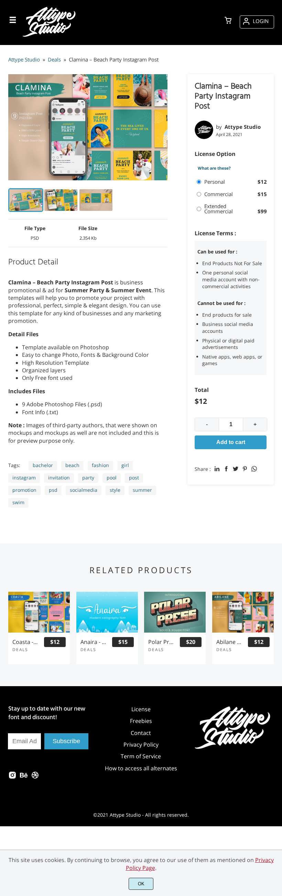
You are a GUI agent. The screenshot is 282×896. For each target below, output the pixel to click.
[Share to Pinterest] (245, 469)
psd (53, 490)
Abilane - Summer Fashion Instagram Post (229, 642)
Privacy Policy (141, 744)
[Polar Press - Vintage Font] (175, 612)
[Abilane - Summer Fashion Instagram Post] (243, 612)
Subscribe (66, 741)
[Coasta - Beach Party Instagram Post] (39, 612)
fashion (100, 465)
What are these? (214, 168)
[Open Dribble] (35, 777)
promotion (24, 490)
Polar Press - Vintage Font (161, 642)
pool (112, 477)
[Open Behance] (24, 777)
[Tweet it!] (235, 469)
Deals (20, 650)
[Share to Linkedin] (217, 469)
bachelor (43, 465)
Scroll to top (276, 745)
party (88, 477)
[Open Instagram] (12, 777)
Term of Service (141, 756)
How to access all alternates (141, 768)
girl (125, 465)
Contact (141, 733)
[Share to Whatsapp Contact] (254, 469)
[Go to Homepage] (50, 36)
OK (141, 883)
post (134, 477)
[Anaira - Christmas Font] (107, 612)
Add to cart (230, 442)
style (115, 490)
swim (18, 502)
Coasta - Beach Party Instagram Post (25, 642)
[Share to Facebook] (226, 469)
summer (142, 490)
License (141, 709)
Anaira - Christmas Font (93, 642)
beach (72, 465)
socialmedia (83, 490)
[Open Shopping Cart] (228, 20)
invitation (59, 477)
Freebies (141, 721)
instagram (24, 477)
